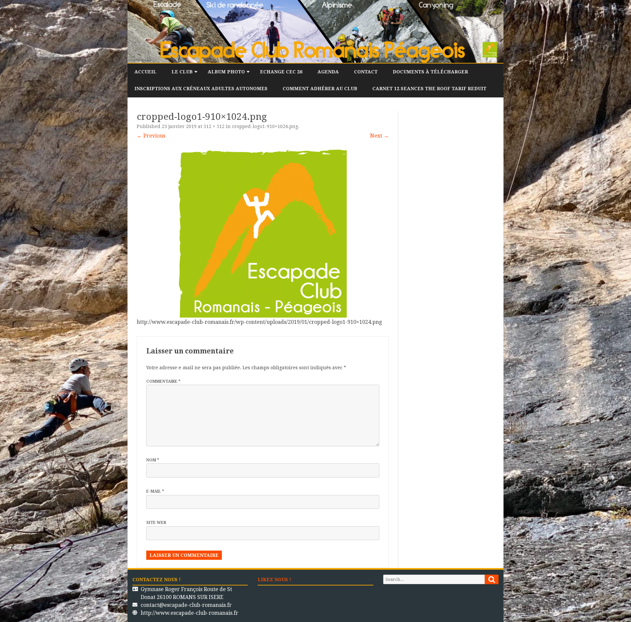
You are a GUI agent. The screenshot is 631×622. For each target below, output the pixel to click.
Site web (156, 522)
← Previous (151, 136)
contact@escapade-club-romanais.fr (186, 605)
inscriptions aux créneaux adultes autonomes (201, 88)
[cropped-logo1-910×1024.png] (263, 233)
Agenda (328, 71)
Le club (182, 71)
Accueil (145, 71)
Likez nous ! (274, 579)
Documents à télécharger (430, 71)
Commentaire (163, 381)
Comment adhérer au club (320, 88)
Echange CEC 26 (281, 71)
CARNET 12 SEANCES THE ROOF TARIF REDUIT (429, 88)
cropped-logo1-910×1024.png (265, 126)
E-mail (155, 491)
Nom (152, 460)
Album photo (226, 71)
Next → (379, 136)
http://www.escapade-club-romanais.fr (189, 613)
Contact (366, 71)
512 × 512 (213, 126)
